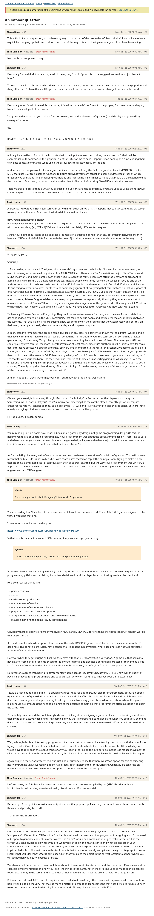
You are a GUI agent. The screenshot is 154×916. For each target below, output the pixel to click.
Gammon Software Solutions (19, 3)
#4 (145, 148)
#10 (145, 686)
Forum (39, 3)
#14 (145, 825)
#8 (145, 426)
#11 (145, 735)
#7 (145, 391)
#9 (145, 479)
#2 (145, 67)
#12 (145, 778)
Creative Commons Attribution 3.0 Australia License (57, 907)
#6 (145, 248)
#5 (145, 202)
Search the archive (128, 9)
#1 (145, 51)
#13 (145, 797)
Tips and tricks (65, 3)
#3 (145, 98)
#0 (145, 32)
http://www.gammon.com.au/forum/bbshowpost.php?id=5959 (43, 530)
